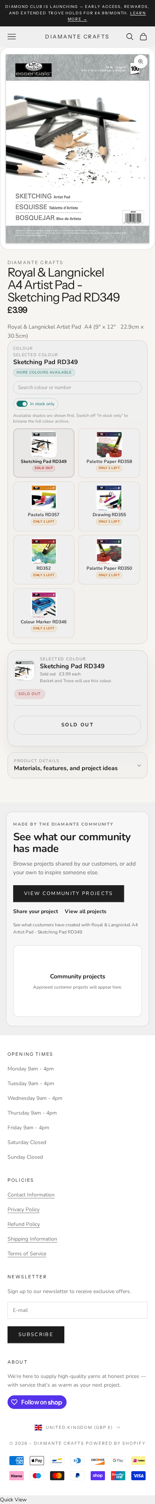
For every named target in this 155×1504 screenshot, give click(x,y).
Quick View (13, 1499)
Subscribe (35, 1334)
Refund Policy (24, 1224)
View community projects (68, 893)
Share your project (35, 911)
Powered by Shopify (116, 1443)
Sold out (77, 724)
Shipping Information (32, 1239)
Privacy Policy (24, 1209)
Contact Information (31, 1194)
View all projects (85, 911)
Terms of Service (27, 1253)
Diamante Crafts (35, 262)
